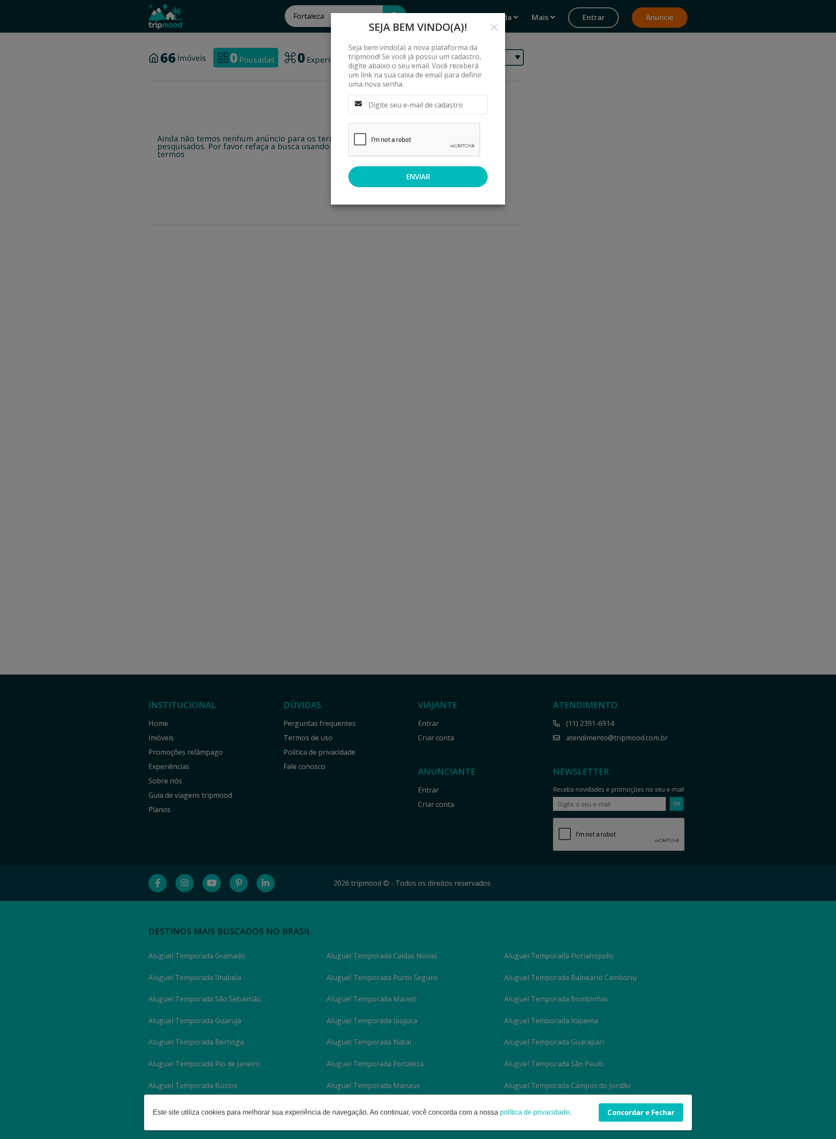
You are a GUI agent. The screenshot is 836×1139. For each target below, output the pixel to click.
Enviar (418, 176)
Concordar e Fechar (640, 1112)
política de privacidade (535, 1112)
